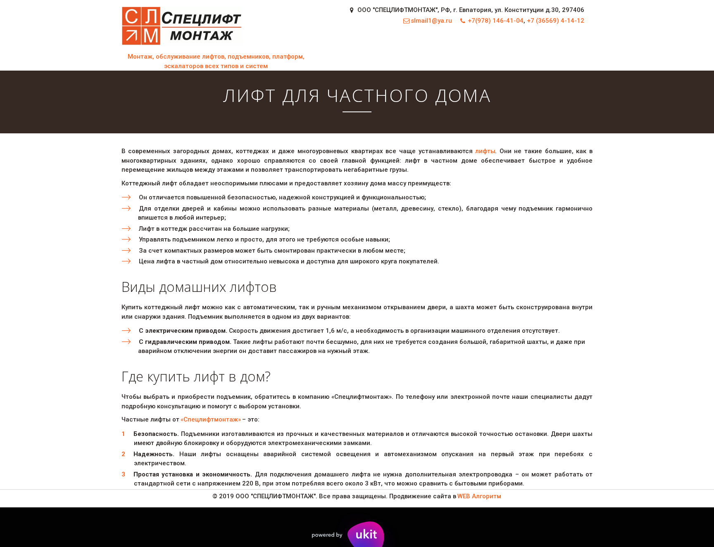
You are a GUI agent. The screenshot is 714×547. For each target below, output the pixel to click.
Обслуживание (262, 48)
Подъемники (398, 48)
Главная (212, 48)
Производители (491, 48)
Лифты (350, 48)
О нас (444, 48)
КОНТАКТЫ (550, 48)
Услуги (314, 48)
